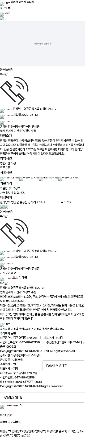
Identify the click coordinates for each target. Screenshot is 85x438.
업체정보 (40, 431)
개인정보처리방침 (54, 329)
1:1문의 (25, 436)
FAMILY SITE (56, 366)
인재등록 (16, 422)
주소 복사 (67, 202)
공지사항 (5, 329)
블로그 (63, 431)
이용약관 (16, 329)
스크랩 (72, 431)
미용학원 (52, 431)
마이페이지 (6, 415)
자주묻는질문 (12, 436)
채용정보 (5, 431)
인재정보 (17, 431)
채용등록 (5, 422)
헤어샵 (14, 2)
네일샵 (22, 2)
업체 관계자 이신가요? (18, 131)
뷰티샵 (30, 2)
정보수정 (5, 8)
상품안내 (28, 431)
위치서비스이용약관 (32, 329)
